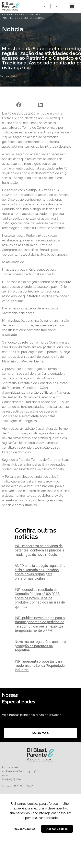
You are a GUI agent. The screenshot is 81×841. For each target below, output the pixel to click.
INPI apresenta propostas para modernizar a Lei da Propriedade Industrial (40, 665)
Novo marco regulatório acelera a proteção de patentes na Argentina (40, 646)
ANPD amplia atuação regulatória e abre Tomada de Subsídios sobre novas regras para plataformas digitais (40, 571)
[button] (72, 6)
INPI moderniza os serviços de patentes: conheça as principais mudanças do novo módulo (39, 550)
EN (56, 6)
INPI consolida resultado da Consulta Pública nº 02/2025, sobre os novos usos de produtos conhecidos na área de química (40, 598)
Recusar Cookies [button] (24, 828)
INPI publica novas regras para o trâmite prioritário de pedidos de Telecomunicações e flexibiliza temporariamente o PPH (40, 624)
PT (45, 6)
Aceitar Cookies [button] (57, 828)
